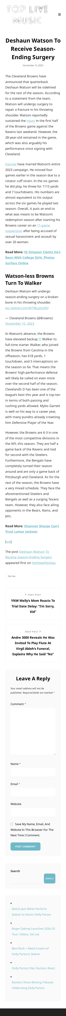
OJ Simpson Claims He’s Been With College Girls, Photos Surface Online (33, 257)
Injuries (11, 164)
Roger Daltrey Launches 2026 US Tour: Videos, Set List (33, 931)
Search (15, 871)
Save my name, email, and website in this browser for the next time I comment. (32, 829)
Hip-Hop (11, 576)
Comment (18, 704)
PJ (40, 339)
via (8, 541)
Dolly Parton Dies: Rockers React (33, 968)
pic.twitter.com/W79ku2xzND (27, 308)
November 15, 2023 (19, 323)
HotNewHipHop (43, 563)
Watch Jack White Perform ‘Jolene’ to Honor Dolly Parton (31, 911)
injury (31, 120)
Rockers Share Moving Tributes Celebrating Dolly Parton (32, 985)
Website (16, 804)
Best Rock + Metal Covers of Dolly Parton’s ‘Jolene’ (30, 951)
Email (15, 784)
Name (16, 764)
